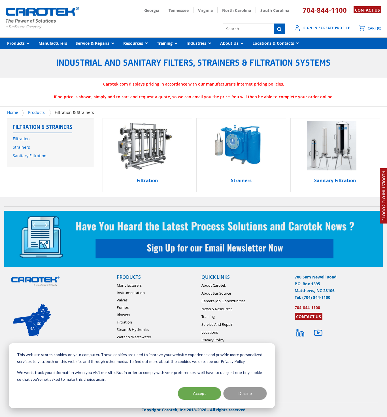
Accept (199, 393)
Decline (245, 393)
